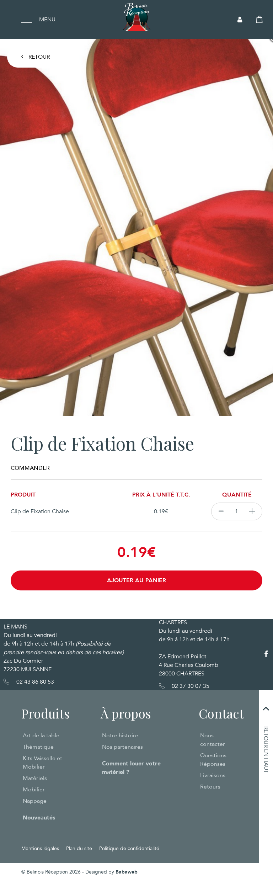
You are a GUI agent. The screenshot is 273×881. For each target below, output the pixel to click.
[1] (252, 511)
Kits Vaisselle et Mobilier (42, 762)
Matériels (35, 778)
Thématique (38, 747)
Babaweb (127, 872)
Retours (210, 787)
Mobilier (34, 790)
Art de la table (41, 735)
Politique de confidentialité (129, 848)
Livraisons (212, 775)
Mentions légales (40, 848)
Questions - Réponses (215, 760)
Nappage (35, 801)
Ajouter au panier (136, 580)
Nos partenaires (122, 747)
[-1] (221, 511)
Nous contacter (212, 740)
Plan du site (79, 848)
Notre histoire (120, 735)
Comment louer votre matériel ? (131, 768)
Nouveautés (39, 818)
